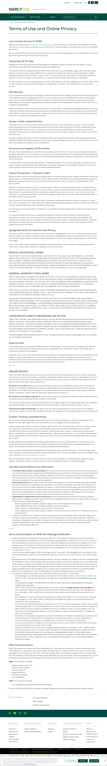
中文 (32, 755)
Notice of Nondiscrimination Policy (44, 752)
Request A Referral (69, 729)
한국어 (44, 755)
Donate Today (78, 2)
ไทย (94, 755)
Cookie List (78, 749)
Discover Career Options (41, 705)
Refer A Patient (35, 17)
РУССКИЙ (60, 755)
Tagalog (39, 755)
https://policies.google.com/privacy (34, 455)
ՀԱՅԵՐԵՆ (49, 755)
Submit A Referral (30, 729)
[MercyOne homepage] (44, 9)
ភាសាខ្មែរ (77, 755)
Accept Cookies (94, 761)
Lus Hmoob (83, 755)
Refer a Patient (38, 701)
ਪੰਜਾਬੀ (73, 755)
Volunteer (51, 729)
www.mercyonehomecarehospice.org (39, 45)
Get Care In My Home (18, 17)
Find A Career (90, 742)
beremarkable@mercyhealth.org (84, 576)
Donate (50, 731)
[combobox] (80, 17)
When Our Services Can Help (72, 734)
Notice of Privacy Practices (19, 752)
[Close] (104, 761)
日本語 (65, 755)
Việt (35, 755)
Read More (27, 550)
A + (92, 2)
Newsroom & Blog (69, 739)
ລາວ (91, 755)
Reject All (82, 761)
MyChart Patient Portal (71, 737)
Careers (52, 17)
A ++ (96, 2)
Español (27, 755)
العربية (69, 755)
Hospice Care (13, 731)
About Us (89, 729)
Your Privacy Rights (64, 749)
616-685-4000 (22, 578)
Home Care (12, 729)
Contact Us (67, 2)
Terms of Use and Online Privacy (43, 749)
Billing (65, 731)
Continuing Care (91, 736)
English (22, 755)
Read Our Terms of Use (30, 764)
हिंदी (88, 755)
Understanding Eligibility (32, 731)
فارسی (54, 755)
